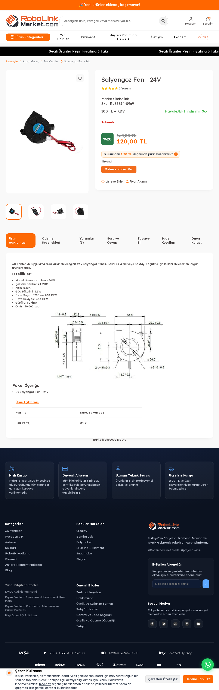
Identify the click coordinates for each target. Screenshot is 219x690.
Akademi (180, 37)
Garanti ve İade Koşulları (94, 615)
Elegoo (81, 559)
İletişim (157, 37)
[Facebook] (152, 623)
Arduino (10, 542)
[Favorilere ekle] (80, 78)
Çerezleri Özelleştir (163, 679)
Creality (81, 530)
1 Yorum (125, 88)
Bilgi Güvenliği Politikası (21, 615)
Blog (8, 570)
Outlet (203, 36)
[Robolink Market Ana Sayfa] (181, 527)
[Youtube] (175, 623)
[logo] (32, 21)
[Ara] (163, 21)
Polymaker (84, 542)
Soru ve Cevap (113, 240)
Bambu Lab (84, 536)
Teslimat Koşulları (88, 592)
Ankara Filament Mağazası (24, 564)
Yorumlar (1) (87, 240)
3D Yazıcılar (13, 530)
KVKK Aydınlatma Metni (21, 591)
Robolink (122, 99)
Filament (88, 37)
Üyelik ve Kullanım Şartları (94, 603)
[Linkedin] (198, 623)
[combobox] (113, 21)
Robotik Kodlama (17, 553)
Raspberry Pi (14, 536)
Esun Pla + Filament (90, 548)
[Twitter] (163, 623)
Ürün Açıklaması (17, 240)
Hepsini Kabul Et (198, 679)
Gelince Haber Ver (119, 169)
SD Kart (10, 548)
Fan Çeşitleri (51, 61)
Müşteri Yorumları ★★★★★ (123, 37)
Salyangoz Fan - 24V (77, 61)
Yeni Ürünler (63, 37)
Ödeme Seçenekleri (51, 240)
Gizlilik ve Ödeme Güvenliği (95, 620)
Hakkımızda (84, 598)
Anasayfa (12, 61)
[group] (47, 132)
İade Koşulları (168, 240)
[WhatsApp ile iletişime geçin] (207, 664)
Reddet (45, 684)
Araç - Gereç (31, 61)
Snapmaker (84, 553)
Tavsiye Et (144, 240)
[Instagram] (186, 623)
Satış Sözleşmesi (87, 609)
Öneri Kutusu (196, 240)
